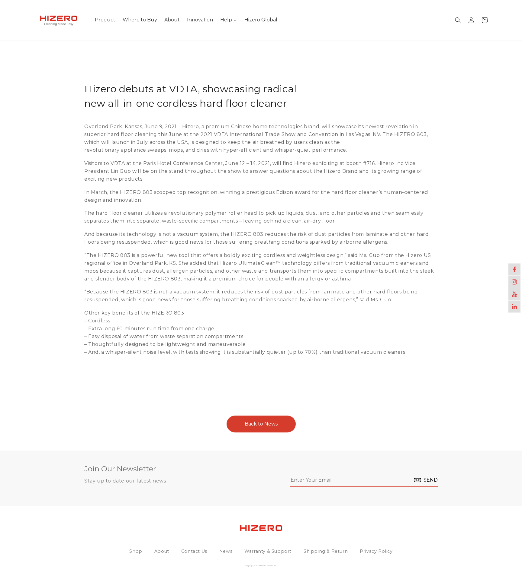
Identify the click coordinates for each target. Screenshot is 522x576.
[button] (458, 20)
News (225, 551)
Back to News (261, 424)
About (161, 551)
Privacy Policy (376, 551)
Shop (135, 551)
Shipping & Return (326, 551)
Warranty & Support (268, 551)
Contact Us (194, 551)
